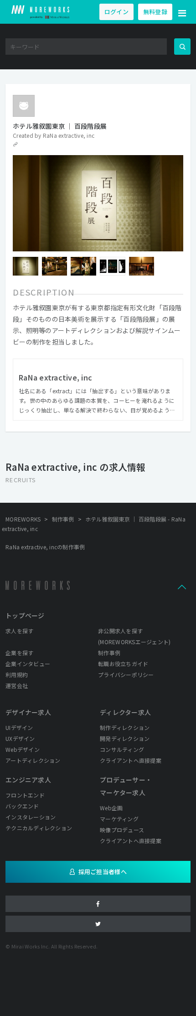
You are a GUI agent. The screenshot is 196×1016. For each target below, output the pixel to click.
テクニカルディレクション (38, 828)
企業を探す (19, 652)
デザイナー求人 (28, 712)
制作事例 (109, 652)
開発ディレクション (125, 738)
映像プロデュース (122, 830)
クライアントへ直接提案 (130, 760)
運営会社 (16, 685)
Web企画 (111, 808)
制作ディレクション (125, 727)
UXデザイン (20, 738)
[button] (182, 12)
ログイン (116, 11)
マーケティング (119, 819)
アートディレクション (33, 760)
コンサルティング (122, 749)
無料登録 (155, 11)
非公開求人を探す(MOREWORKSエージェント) (134, 636)
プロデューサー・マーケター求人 (126, 786)
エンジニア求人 (28, 779)
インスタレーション (30, 817)
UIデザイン (19, 727)
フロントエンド (25, 795)
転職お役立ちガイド (123, 663)
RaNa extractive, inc (68, 135)
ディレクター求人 (125, 712)
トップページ (25, 615)
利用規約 (16, 674)
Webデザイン (22, 749)
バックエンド (22, 806)
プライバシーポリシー (126, 674)
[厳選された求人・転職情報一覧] (40, 12)
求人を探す (19, 631)
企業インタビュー (27, 663)
